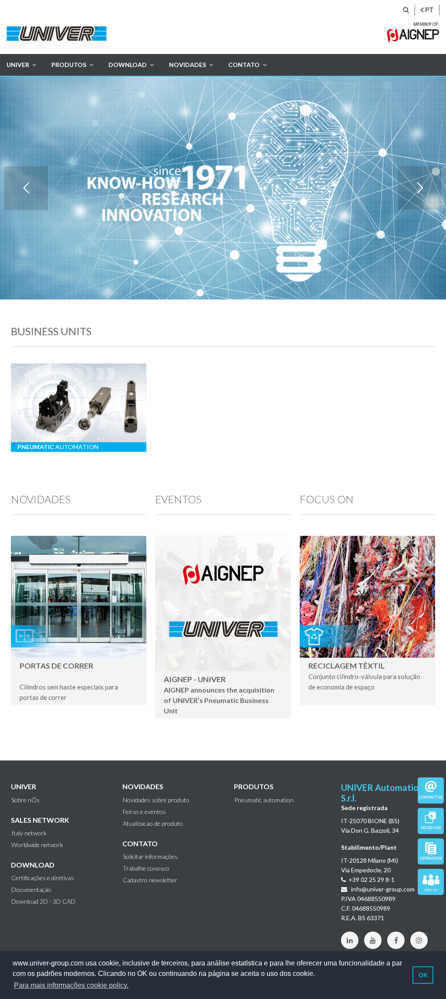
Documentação (31, 889)
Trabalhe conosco (146, 868)
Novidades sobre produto (156, 800)
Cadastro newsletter (150, 880)
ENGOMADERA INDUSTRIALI (71, 665)
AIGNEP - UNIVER (195, 679)
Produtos (68, 64)
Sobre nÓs (25, 800)
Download (127, 64)
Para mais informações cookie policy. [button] (71, 985)
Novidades (187, 64)
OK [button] (423, 975)
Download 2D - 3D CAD (43, 901)
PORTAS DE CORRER (357, 676)
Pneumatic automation (264, 800)
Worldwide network (37, 845)
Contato (244, 64)
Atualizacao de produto (153, 823)
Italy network (29, 833)
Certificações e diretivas (42, 878)
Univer (18, 64)
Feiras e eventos (144, 811)
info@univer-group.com (382, 889)
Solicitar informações (150, 856)
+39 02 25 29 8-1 (371, 879)
